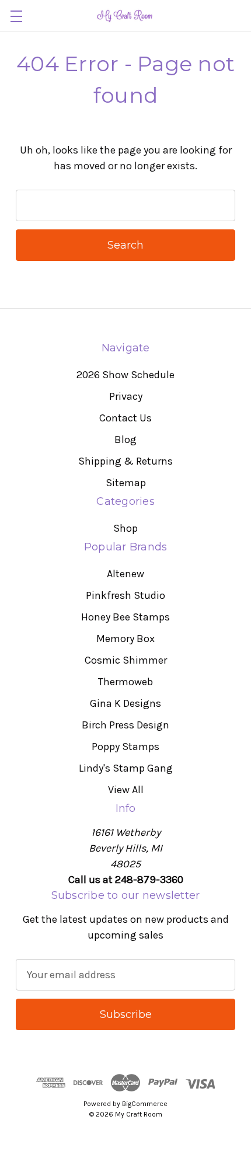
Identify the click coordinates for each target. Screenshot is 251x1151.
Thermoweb (125, 681)
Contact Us (125, 417)
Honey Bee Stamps (125, 617)
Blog (125, 439)
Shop (125, 528)
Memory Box (125, 638)
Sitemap (126, 482)
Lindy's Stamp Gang (126, 768)
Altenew (125, 573)
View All (126, 789)
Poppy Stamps (125, 746)
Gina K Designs (125, 703)
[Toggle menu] (16, 16)
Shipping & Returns (125, 461)
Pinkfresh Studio (125, 595)
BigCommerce (145, 1104)
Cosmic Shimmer (126, 660)
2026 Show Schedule (125, 374)
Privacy (125, 396)
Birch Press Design (125, 724)
